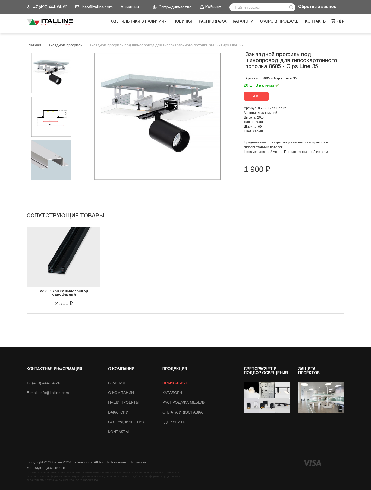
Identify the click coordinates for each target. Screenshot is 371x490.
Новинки (182, 21)
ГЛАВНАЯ (116, 383)
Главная (34, 45)
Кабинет (213, 7)
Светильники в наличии (137, 21)
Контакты (316, 21)
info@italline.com (97, 7)
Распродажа (212, 21)
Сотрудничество (175, 7)
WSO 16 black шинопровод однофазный (64, 293)
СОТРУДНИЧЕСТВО (126, 422)
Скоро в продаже (279, 21)
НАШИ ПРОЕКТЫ (123, 402)
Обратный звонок (317, 7)
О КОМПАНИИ (121, 392)
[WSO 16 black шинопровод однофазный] (63, 256)
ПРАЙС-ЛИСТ (174, 383)
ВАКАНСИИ (118, 412)
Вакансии (130, 7)
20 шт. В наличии (259, 85)
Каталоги (243, 21)
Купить (256, 96)
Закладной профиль (64, 45)
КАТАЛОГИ (172, 392)
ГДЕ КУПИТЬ (173, 422)
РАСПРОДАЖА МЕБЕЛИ (184, 402)
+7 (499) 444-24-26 (49, 7)
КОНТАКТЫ (118, 432)
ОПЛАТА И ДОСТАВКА (182, 412)
